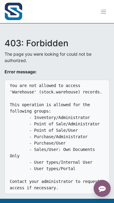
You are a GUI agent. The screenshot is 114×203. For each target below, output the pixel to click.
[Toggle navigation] (103, 11)
